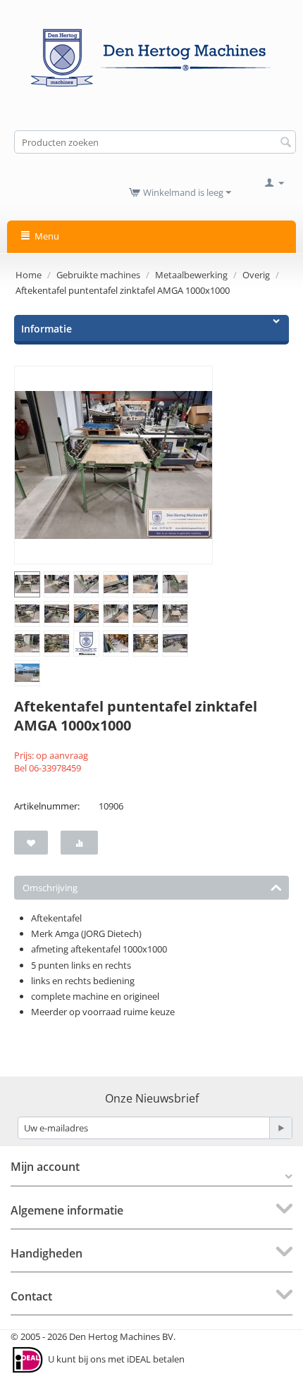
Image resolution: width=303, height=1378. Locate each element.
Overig (256, 274)
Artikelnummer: (47, 806)
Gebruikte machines (98, 274)
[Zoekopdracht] (285, 143)
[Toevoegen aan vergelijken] (79, 843)
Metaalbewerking (191, 274)
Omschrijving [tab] (50, 887)
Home (29, 274)
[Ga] (280, 1127)
